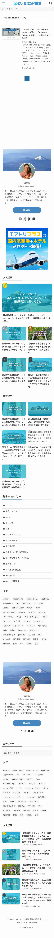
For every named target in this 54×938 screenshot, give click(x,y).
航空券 (44, 639)
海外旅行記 (10, 575)
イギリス (22, 612)
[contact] (34, 219)
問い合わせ (33, 922)
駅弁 (36, 644)
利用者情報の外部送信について (36, 919)
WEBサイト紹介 (9, 612)
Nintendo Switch (18, 608)
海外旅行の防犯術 (13, 569)
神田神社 (26, 639)
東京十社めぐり (9, 635)
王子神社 (31, 635)
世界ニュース (11, 511)
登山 (40, 635)
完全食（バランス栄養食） (17, 552)
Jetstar (5, 608)
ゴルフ (8, 529)
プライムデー (38, 621)
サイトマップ (22, 922)
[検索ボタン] (50, 3)
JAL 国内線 (39, 603)
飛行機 (29, 644)
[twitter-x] (20, 219)
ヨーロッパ (31, 626)
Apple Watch (8, 603)
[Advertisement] (27, 117)
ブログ (8, 505)
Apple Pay (45, 599)
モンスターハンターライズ (13, 626)
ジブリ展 (16, 621)
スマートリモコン (13, 534)
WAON (29, 608)
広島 (5, 630)
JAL (17, 603)
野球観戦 (6, 644)
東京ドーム (34, 630)
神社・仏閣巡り (12, 581)
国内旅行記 (10, 546)
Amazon (6, 599)
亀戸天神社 (42, 626)
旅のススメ (22, 630)
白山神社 (6, 639)
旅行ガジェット (12, 564)
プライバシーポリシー (14, 919)
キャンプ (9, 523)
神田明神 (16, 639)
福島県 (35, 639)
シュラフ (6, 621)
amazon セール (32, 599)
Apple (8, 517)
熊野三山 (21, 635)
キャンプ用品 (8, 617)
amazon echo (18, 599)
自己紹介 (27, 210)
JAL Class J (26, 603)
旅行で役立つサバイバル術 (17, 558)
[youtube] (29, 219)
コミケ (19, 617)
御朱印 (12, 630)
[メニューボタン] (3, 3)
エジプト (32, 612)
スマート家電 (11, 540)
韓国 (21, 644)
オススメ (42, 612)
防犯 (15, 644)
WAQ (38, 608)
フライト (26, 621)
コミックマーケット (32, 617)
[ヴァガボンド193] (27, 3)
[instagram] (24, 219)
